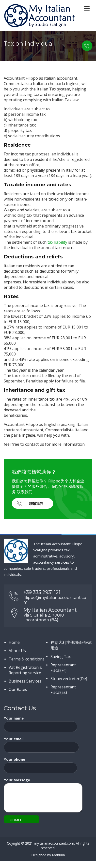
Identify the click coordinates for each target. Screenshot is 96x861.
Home (14, 642)
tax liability (57, 242)
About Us (17, 650)
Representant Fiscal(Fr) (63, 667)
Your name (14, 718)
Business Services (25, 681)
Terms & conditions (27, 659)
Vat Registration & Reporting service (25, 670)
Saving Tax (60, 656)
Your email (13, 738)
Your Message (17, 779)
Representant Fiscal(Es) (63, 689)
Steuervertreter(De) (68, 678)
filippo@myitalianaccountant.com (54, 600)
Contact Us (87, 45)
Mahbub (58, 855)
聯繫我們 (36, 503)
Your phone (14, 759)
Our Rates (18, 689)
